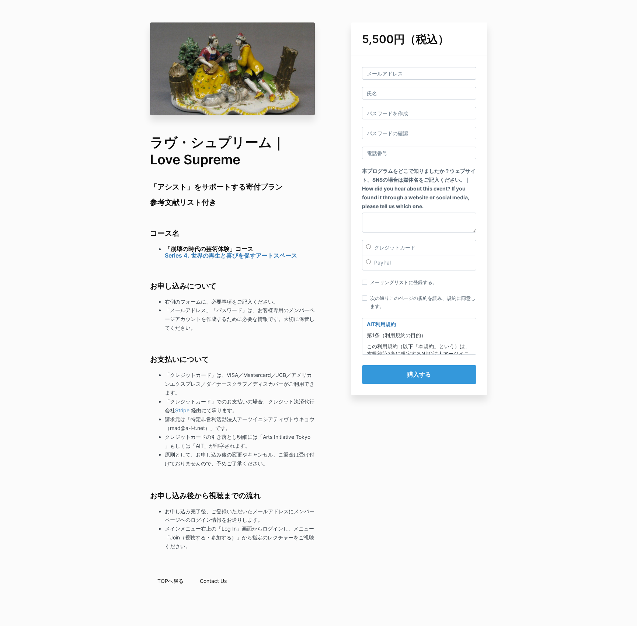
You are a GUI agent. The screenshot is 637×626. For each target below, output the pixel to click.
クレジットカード (394, 247)
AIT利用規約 (381, 324)
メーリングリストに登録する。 (403, 282)
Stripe (182, 410)
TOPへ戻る (170, 581)
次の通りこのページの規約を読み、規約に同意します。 (423, 302)
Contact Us (213, 581)
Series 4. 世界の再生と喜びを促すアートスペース (231, 255)
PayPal (382, 262)
